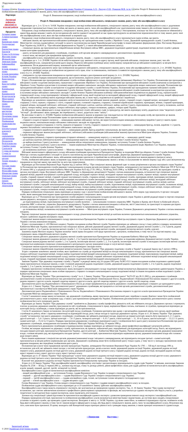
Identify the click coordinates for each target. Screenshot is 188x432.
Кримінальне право (27, 9)
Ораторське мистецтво (7, 110)
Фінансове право (10, 173)
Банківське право (10, 42)
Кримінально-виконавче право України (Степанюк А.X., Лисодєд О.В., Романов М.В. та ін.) (88, 9)
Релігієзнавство (9, 143)
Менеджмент (8, 99)
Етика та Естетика (10, 54)
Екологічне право (10, 49)
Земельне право (9, 61)
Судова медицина (10, 151)
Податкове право (10, 116)
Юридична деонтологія (7, 184)
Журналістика (8, 59)
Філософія (6, 168)
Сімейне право (9, 146)
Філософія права (9, 171)
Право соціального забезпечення (8, 136)
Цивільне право (9, 176)
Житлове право (9, 56)
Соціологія (7, 148)
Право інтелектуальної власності (9, 128)
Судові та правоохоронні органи (9, 156)
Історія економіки (10, 74)
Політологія (7, 118)
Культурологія (8, 96)
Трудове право (9, 166)
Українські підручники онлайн (23, 429)
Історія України (9, 76)
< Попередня (93, 417)
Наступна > (112, 417)
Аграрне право (9, 34)
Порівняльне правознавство (9, 122)
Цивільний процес (7, 179)
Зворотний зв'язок (20, 426)
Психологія (7, 141)
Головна (6, 9)
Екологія (6, 51)
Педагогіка (7, 114)
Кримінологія (8, 94)
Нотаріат (6, 106)
